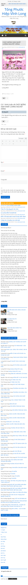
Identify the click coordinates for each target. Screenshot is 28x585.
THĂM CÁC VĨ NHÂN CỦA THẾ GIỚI (10, 220)
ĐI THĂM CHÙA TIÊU (16, 379)
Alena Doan (4, 539)
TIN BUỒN (14, 471)
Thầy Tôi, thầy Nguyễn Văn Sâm (9, 209)
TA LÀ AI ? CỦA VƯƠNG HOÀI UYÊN (10, 205)
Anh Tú (2, 553)
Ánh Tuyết (3, 560)
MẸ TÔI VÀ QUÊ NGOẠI (21, 457)
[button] (3, 141)
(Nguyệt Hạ (3, 527)
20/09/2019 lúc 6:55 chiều (6, 113)
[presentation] (3, 141)
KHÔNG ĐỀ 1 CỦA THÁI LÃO (13, 421)
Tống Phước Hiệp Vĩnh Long (14, 11)
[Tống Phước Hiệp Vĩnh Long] (2, 35)
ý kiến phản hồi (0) (21, 207)
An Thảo (3, 541)
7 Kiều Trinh (4, 532)
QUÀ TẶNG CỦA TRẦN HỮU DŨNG (18, 492)
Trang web (4, 179)
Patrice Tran (4, 480)
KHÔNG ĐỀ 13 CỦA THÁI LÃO (20, 377)
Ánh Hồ (2, 548)
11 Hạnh (3, 530)
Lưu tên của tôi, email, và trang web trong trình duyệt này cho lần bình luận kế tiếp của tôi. (13, 192)
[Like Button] (4, 98)
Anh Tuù (3, 557)
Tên (2, 162)
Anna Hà (3, 562)
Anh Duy (3, 546)
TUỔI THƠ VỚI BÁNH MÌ (20, 498)
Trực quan (21, 138)
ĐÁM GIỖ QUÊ (13, 404)
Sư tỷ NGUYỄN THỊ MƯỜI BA (8, 213)
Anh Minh (3, 550)
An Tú (2, 543)
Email (3, 171)
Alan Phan (3, 537)
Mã (26, 138)
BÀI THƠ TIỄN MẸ (17, 451)
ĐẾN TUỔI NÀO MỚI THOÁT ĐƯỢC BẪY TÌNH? (13, 216)
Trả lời (5, 124)
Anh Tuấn (3, 555)
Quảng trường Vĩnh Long (16, 369)
